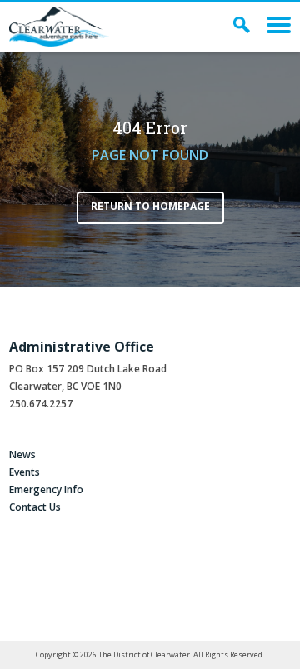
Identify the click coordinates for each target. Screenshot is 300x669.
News (22, 454)
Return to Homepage (150, 206)
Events (24, 472)
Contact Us (35, 507)
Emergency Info (46, 489)
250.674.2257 (40, 404)
